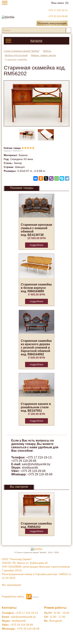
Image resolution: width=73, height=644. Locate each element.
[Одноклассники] (41, 178)
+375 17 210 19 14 (26, 612)
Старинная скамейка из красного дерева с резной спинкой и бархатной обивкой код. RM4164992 (36, 347)
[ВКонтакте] (35, 178)
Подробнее (36, 244)
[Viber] (51, 178)
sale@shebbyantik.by (36, 464)
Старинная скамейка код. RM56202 (36, 525)
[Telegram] (67, 178)
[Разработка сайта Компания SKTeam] (32, 596)
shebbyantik (30, 467)
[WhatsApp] (56, 178)
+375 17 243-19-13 (58, 10)
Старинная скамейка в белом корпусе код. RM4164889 (36, 288)
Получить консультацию (52, 23)
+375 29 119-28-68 (58, 16)
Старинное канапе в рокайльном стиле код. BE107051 (36, 407)
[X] (46, 178)
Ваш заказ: (60, 2)
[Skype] (62, 178)
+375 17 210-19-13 (38, 457)
